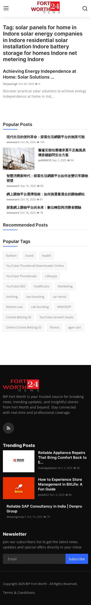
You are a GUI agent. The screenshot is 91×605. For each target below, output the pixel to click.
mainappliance (47, 468)
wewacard (13, 142)
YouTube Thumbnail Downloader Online (35, 265)
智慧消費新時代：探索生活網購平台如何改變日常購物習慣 (47, 178)
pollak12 (43, 494)
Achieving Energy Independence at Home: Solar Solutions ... (39, 74)
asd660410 (44, 160)
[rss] (8, 428)
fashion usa (14, 307)
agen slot (74, 327)
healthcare (41, 286)
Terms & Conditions (19, 592)
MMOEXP (64, 307)
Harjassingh (10, 84)
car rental (59, 296)
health (46, 255)
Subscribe (77, 559)
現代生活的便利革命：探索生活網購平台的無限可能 (46, 137)
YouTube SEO (15, 286)
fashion (11, 255)
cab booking (40, 307)
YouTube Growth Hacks (57, 317)
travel (29, 255)
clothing (12, 296)
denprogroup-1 (16, 516)
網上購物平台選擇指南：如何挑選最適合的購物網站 (46, 194)
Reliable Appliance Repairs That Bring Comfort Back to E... (62, 457)
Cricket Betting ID (18, 317)
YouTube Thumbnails (21, 276)
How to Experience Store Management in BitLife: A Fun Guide (60, 484)
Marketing (65, 286)
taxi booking (35, 296)
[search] (85, 8)
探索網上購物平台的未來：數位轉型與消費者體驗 (44, 207)
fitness (54, 327)
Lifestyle (51, 276)
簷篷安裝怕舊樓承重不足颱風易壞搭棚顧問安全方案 (62, 152)
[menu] (6, 8)
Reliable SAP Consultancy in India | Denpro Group (44, 508)
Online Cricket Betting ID (23, 327)
